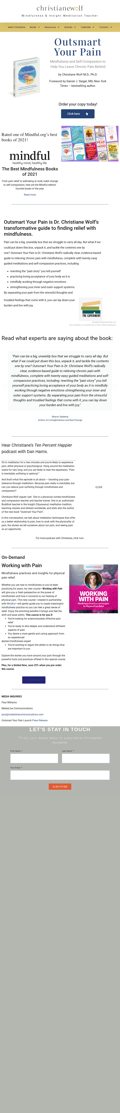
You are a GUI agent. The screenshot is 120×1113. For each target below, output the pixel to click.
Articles (68, 27)
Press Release (40, 720)
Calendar (86, 27)
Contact (103, 27)
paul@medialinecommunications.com (22, 714)
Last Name (67, 751)
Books (33, 27)
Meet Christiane (16, 27)
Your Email (15, 768)
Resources (50, 27)
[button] (4, 386)
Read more (30, 194)
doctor (5, 641)
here (81, 538)
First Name (15, 751)
